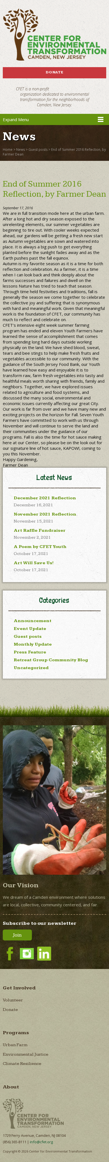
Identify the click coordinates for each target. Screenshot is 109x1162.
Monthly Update (33, 644)
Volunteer (13, 1000)
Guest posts (38, 149)
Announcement (32, 621)
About (11, 1087)
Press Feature (30, 652)
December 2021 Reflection (45, 498)
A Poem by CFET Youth (40, 546)
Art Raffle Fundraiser (39, 530)
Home (8, 149)
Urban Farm (15, 1045)
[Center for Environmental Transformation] (54, 34)
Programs (16, 1033)
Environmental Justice (25, 1054)
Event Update (30, 628)
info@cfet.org (41, 1141)
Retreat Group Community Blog (51, 660)
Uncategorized (31, 668)
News (20, 149)
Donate (54, 72)
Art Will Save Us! (34, 563)
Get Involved (19, 988)
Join (17, 935)
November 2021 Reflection (45, 514)
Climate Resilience (22, 1063)
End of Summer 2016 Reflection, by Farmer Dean (54, 189)
